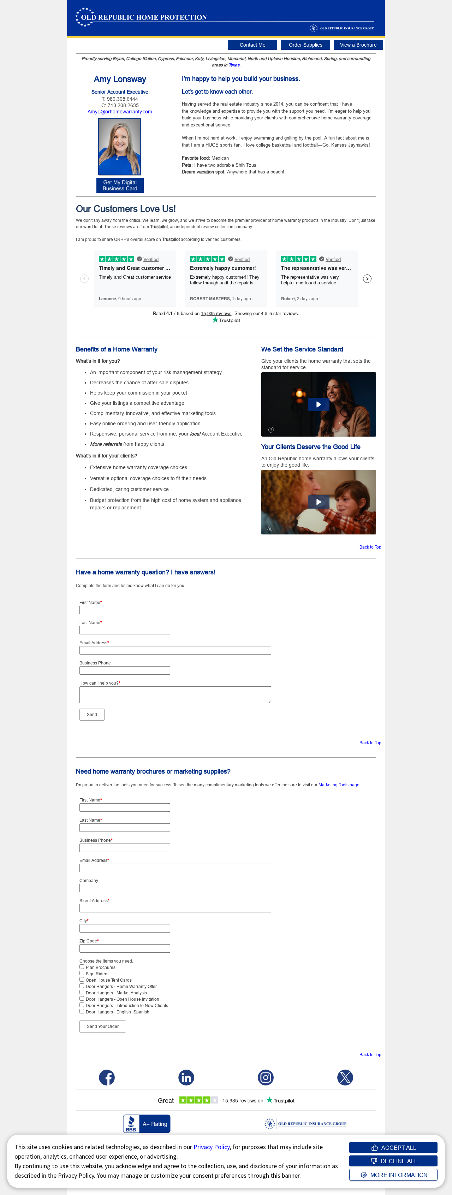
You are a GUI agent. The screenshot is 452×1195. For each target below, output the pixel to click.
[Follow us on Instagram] (266, 1077)
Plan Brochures (100, 967)
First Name (90, 602)
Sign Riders (97, 973)
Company (88, 880)
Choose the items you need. (106, 961)
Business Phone (95, 662)
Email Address (94, 642)
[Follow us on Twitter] (345, 1077)
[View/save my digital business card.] (120, 185)
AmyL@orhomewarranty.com (120, 111)
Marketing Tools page (339, 784)
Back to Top (370, 547)
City (84, 920)
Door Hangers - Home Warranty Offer (121, 986)
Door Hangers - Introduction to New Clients (127, 1005)
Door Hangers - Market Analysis (116, 992)
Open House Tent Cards (109, 980)
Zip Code (89, 940)
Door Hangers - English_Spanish (117, 1011)
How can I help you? (99, 683)
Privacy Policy (212, 1147)
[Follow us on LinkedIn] (186, 1077)
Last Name (90, 622)
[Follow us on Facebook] (107, 1077)
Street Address (94, 900)
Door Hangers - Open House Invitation (122, 999)
